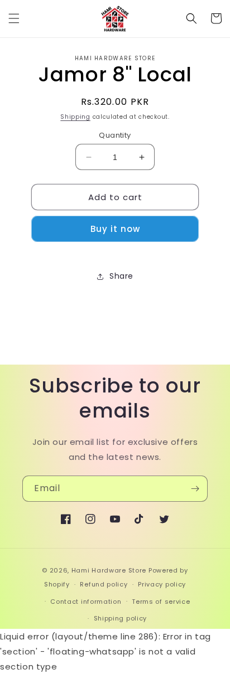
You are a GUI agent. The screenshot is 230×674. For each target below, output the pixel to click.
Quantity (115, 135)
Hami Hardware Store (108, 570)
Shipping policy (120, 618)
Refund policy (103, 584)
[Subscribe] (195, 489)
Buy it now (115, 229)
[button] (14, 18)
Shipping (75, 117)
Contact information (85, 601)
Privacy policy (162, 584)
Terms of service (161, 601)
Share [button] (121, 276)
